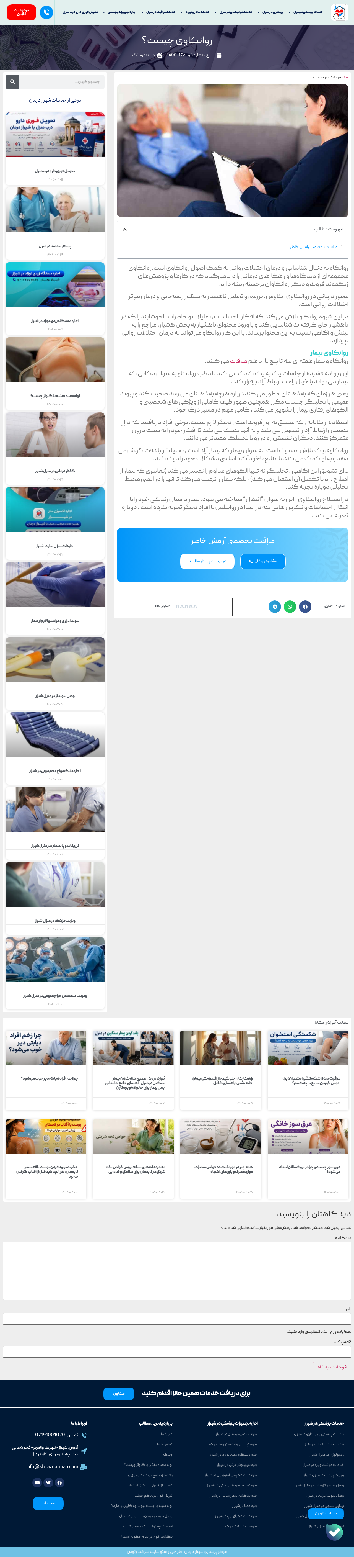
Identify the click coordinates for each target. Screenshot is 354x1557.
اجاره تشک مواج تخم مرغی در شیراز (55, 771)
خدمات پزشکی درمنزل (308, 12)
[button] (125, 229)
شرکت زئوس (138, 1552)
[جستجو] (12, 82)
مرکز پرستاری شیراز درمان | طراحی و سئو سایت (188, 1552)
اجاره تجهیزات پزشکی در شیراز (232, 1424)
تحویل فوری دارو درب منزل (80, 12)
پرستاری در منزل (272, 12)
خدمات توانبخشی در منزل (236, 12)
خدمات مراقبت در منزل (161, 12)
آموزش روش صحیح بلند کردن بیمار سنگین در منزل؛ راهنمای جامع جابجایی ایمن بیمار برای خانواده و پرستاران (135, 1083)
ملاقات (239, 361)
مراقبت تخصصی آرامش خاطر (313, 247)
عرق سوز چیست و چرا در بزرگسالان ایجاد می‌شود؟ (309, 1170)
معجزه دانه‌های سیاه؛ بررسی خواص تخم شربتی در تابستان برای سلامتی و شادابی (135, 1170)
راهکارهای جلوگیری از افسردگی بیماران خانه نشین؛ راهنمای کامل (222, 1081)
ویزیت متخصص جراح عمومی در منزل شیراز (55, 996)
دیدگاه (343, 1238)
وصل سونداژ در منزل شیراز (55, 696)
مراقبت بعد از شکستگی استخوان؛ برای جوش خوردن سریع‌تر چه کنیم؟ (311, 1081)
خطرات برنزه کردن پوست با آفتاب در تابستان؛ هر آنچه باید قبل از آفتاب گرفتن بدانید (47, 1172)
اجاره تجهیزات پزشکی (122, 12)
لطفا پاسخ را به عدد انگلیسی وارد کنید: (319, 1332)
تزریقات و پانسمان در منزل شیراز (55, 846)
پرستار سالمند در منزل (55, 246)
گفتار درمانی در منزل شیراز (55, 471)
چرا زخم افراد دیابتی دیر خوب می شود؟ (49, 1078)
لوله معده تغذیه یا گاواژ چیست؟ (55, 396)
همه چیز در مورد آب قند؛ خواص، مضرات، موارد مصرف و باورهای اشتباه (223, 1170)
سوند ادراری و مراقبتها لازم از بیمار (55, 621)
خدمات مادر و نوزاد (198, 12)
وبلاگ (137, 55)
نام (348, 1309)
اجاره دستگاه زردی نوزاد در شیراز (55, 321)
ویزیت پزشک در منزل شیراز (55, 921)
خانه (345, 77)
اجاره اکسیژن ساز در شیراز (55, 546)
